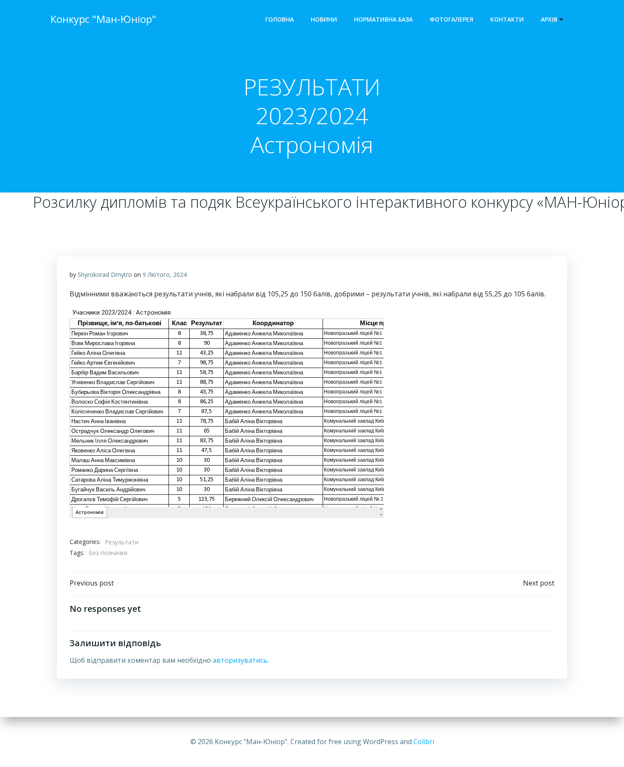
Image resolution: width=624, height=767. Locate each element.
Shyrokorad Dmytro (105, 275)
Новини (324, 19)
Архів (549, 19)
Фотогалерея (451, 19)
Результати (121, 542)
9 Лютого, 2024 (165, 275)
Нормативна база (383, 19)
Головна (279, 19)
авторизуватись (240, 660)
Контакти (507, 19)
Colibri (423, 741)
